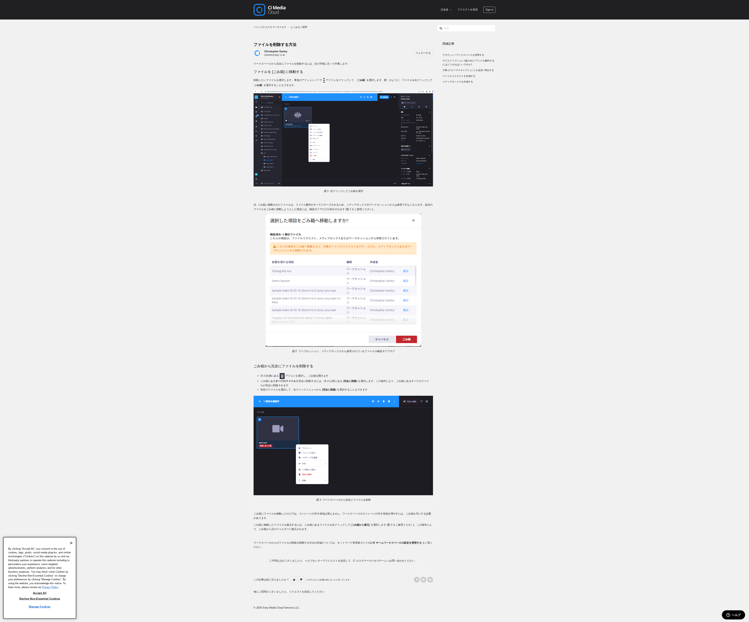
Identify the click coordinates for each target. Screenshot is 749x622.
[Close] (71, 543)
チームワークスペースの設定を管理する (399, 542)
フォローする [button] (423, 52)
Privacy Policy (50, 587)
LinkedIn (430, 580)
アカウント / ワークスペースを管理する (463, 55)
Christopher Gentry (275, 51)
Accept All (40, 592)
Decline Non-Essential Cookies (39, 598)
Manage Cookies (40, 606)
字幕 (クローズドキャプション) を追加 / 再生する (468, 70)
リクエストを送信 (467, 9)
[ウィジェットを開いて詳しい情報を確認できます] (733, 615)
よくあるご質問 (299, 27)
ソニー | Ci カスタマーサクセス (270, 27)
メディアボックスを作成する (458, 81)
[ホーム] (270, 9)
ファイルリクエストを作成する (459, 76)
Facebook (417, 580)
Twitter (423, 580)
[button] (489, 10)
